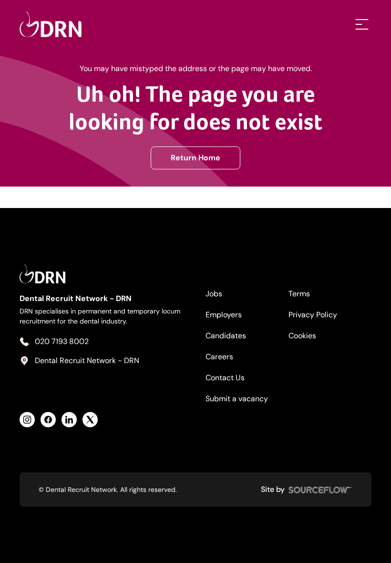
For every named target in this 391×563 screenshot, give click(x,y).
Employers (224, 315)
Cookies (302, 336)
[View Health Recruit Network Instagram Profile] (27, 419)
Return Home (195, 158)
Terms (299, 294)
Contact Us (225, 378)
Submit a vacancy (237, 399)
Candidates (226, 336)
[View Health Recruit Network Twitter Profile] (90, 419)
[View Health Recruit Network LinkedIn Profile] (69, 419)
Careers (219, 357)
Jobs (214, 294)
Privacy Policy (312, 315)
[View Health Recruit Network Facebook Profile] (48, 419)
